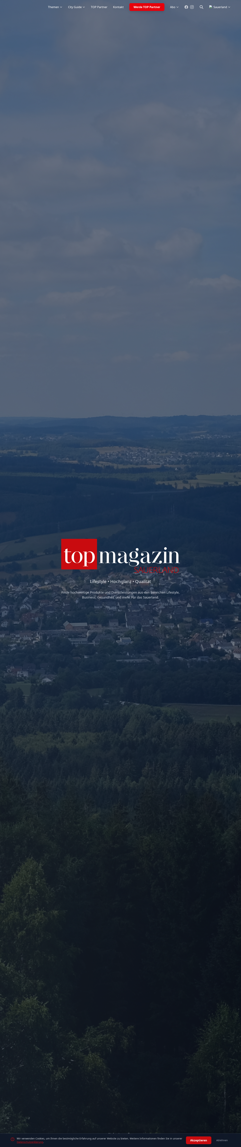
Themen (53, 7)
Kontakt (118, 7)
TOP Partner (99, 7)
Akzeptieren (198, 1140)
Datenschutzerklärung (30, 1142)
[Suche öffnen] (201, 7)
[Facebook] (186, 7)
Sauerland (220, 7)
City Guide (75, 7)
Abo (172, 7)
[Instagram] (192, 7)
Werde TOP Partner (147, 7)
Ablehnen (222, 1140)
